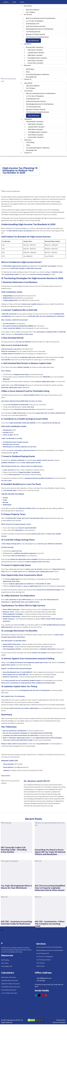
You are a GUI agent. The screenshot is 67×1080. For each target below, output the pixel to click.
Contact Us (27, 79)
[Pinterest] (42, 995)
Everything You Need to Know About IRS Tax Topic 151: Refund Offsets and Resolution (50, 852)
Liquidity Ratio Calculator (36, 52)
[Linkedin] (36, 995)
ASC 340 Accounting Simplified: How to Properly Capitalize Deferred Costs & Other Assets (50, 888)
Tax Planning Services (33, 31)
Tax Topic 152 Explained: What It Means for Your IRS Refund (16, 887)
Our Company (30, 12)
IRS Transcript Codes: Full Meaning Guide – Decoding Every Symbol (13, 849)
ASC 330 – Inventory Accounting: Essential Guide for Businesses (16, 922)
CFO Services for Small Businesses (37, 37)
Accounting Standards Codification (37, 74)
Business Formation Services (35, 34)
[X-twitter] (39, 995)
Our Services (28, 14)
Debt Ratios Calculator (35, 50)
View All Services (33, 40)
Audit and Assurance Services (35, 26)
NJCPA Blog (30, 69)
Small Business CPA (32, 23)
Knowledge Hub (31, 77)
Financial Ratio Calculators (34, 47)
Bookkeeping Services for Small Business (39, 29)
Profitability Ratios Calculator (37, 58)
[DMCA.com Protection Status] (35, 1019)
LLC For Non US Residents (34, 21)
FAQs (28, 72)
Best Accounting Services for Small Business (40, 18)
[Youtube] (46, 995)
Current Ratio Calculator (35, 63)
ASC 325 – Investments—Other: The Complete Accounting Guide (50, 923)
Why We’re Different (32, 10)
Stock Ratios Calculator (35, 60)
